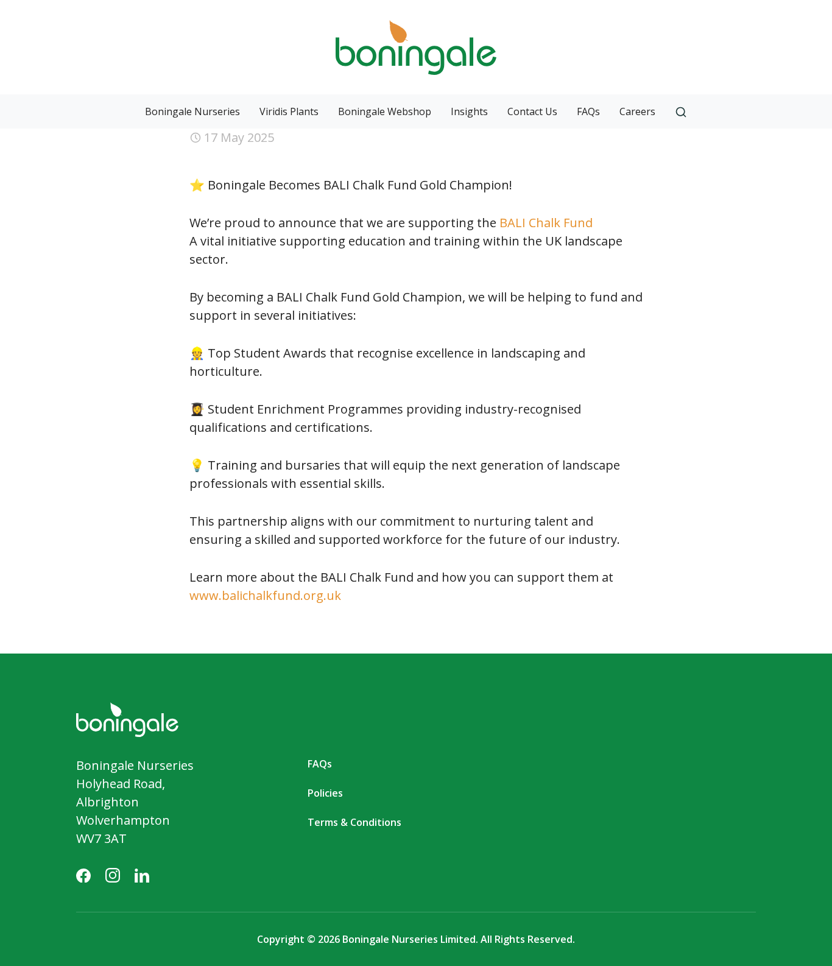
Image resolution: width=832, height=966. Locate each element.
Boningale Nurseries (192, 111)
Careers (637, 111)
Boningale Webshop (384, 111)
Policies (325, 793)
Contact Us (532, 111)
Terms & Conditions (354, 822)
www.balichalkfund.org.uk (265, 595)
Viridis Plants (289, 111)
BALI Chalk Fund (546, 222)
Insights (469, 111)
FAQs (588, 111)
